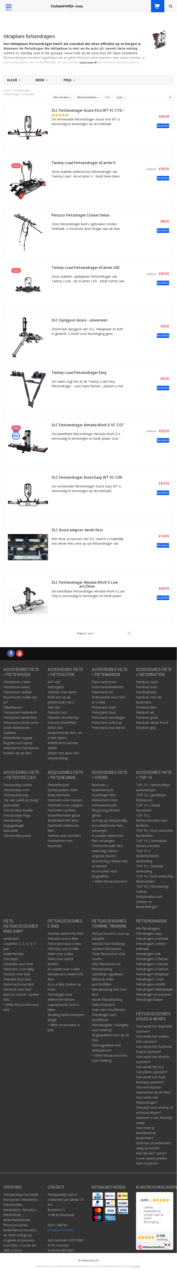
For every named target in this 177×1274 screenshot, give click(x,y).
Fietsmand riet (102, 692)
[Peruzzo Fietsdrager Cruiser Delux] (28, 232)
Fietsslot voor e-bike (63, 938)
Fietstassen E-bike (16, 682)
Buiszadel (10, 830)
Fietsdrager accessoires (153, 994)
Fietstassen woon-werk (20, 722)
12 (107, 97)
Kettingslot (56, 687)
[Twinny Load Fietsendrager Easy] (28, 389)
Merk (40, 80)
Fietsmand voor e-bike (64, 943)
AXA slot (54, 707)
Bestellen (163, 126)
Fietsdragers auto (149, 933)
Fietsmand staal (104, 707)
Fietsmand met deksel (108, 727)
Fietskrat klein (146, 707)
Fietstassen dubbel (17, 692)
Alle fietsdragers (148, 928)
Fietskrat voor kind (17, 989)
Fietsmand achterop (107, 722)
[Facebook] (11, 653)
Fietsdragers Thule (150, 979)
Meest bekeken (87, 97)
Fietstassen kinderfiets (20, 717)
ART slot (54, 682)
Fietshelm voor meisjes (65, 800)
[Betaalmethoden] (98, 1195)
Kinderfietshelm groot (64, 815)
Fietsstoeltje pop (16, 795)
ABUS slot (55, 727)
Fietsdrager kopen (149, 999)
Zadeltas (9, 732)
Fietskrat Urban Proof (152, 722)
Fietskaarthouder (104, 805)
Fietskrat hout (146, 687)
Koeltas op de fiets (17, 753)
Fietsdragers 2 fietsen (152, 959)
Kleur (12, 80)
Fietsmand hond (104, 682)
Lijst (119, 97)
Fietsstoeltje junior (17, 835)
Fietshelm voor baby (18, 969)
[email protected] (60, 1230)
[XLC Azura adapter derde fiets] (28, 546)
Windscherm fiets (105, 800)
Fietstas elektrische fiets (66, 933)
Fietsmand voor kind (18, 984)
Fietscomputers (103, 1004)
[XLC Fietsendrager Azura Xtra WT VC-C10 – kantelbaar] (28, 127)
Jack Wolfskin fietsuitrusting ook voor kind (109, 989)
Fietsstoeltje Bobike (18, 810)
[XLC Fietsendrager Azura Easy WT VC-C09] (28, 494)
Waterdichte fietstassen (21, 748)
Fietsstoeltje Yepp (16, 815)
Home (7, 90)
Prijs (68, 80)
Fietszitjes (10, 959)
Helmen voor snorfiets (64, 835)
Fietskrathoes (146, 692)
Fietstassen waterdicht (20, 712)
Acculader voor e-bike (64, 969)
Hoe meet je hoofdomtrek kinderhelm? (146, 1133)
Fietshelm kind (58, 785)
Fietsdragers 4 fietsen (152, 969)
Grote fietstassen (16, 727)
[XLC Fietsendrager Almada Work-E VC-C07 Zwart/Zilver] (28, 441)
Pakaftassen (12, 707)
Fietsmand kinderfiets (108, 687)
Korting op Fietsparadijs (109, 820)
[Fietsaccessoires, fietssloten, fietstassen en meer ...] (66, 5)
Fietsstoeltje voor (16, 790)
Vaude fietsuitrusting (107, 999)
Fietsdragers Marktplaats (154, 989)
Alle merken (61, 97)
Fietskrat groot (147, 717)
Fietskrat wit (145, 712)
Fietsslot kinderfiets (62, 722)
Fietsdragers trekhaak (152, 938)
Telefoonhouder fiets (107, 846)
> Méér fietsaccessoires (109, 881)
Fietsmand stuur (104, 712)
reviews (135, 1266)
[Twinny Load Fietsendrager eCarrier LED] (28, 284)
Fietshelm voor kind (18, 964)
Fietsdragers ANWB (150, 984)
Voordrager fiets (104, 795)
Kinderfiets (11, 938)
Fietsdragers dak (148, 954)
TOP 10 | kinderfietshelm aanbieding (147, 856)
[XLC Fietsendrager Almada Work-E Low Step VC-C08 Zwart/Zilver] (28, 599)
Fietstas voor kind (16, 974)
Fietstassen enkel (16, 687)
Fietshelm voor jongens (65, 805)
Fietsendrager (22, 90)
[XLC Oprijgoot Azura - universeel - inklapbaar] (28, 337)
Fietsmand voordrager (108, 717)
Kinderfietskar (13, 954)
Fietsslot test (57, 712)
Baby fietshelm (59, 795)
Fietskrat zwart (147, 682)
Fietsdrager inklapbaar (152, 974)
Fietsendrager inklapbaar (18, 94)
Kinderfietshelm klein (63, 820)
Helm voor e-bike (60, 954)
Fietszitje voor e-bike (63, 948)
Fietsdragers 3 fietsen (152, 964)
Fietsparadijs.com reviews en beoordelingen (149, 901)
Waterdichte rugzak (17, 738)
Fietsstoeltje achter (17, 785)
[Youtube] (19, 653)
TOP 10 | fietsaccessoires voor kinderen (152, 820)
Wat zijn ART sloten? (151, 1153)
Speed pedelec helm (63, 790)
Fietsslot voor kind (17, 979)
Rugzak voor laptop (17, 743)
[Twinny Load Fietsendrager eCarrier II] (28, 179)
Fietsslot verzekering (63, 717)
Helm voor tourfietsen (108, 1009)
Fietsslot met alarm (62, 692)
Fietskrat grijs (146, 727)
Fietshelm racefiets (62, 810)
